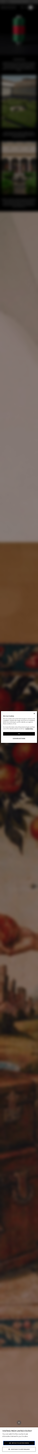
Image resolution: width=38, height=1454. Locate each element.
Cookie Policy (29, 728)
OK (19, 733)
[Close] (19, 1422)
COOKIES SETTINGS (19, 738)
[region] (19, 727)
